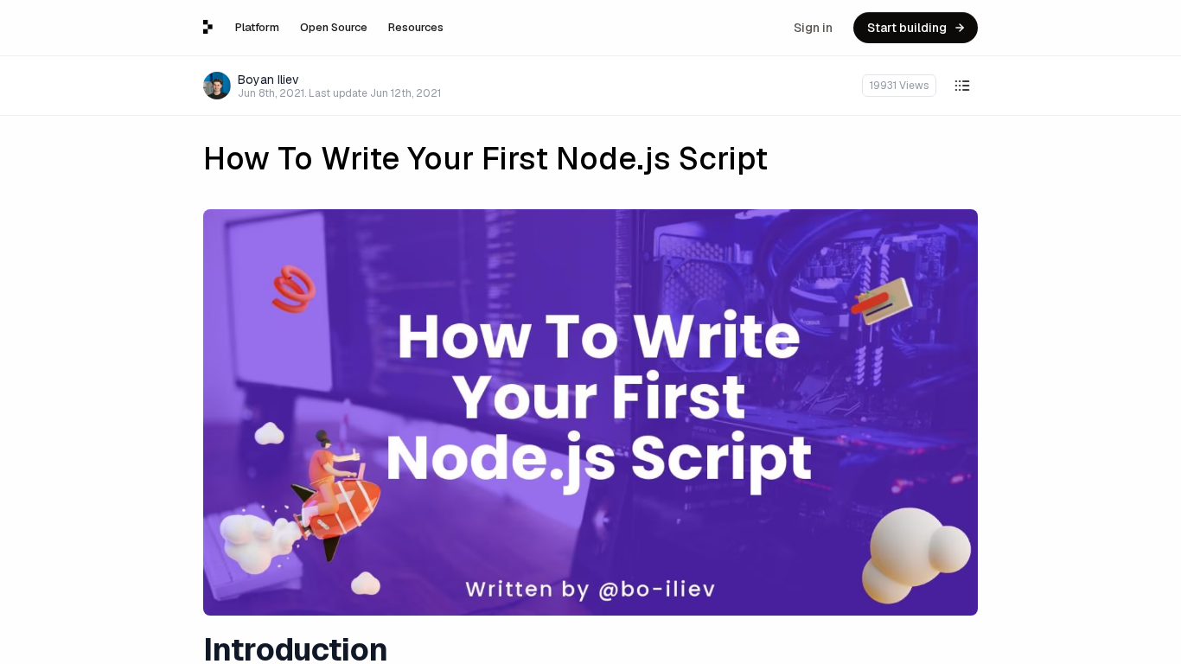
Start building (907, 27)
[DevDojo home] (208, 27)
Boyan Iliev (268, 79)
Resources (416, 27)
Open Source (333, 27)
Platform (257, 27)
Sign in (813, 27)
